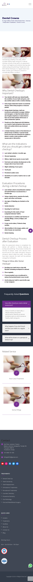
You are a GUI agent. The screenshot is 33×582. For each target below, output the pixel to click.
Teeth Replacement (8, 484)
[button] (30, 231)
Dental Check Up (8, 478)
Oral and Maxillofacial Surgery (11, 502)
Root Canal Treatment (16, 379)
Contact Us (6, 530)
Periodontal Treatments (10, 490)
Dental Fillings (16, 410)
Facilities (5, 524)
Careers (5, 518)
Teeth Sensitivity (7, 481)
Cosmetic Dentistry (8, 493)
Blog (4, 533)
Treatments (6, 521)
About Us (5, 527)
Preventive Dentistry (9, 496)
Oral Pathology (7, 499)
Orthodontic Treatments (10, 487)
